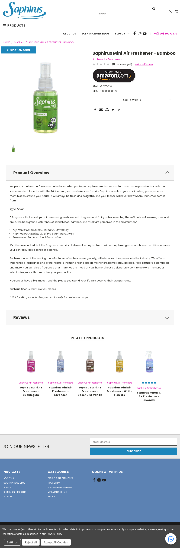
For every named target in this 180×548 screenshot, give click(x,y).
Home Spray (54, 482)
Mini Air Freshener (58, 491)
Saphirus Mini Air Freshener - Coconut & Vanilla (90, 391)
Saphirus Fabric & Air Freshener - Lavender (149, 396)
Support (121, 33)
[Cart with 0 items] (176, 11)
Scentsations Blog (95, 33)
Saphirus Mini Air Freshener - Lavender (60, 391)
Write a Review (144, 64)
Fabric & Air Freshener (60, 478)
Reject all (31, 542)
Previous (174, 537)
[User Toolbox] (170, 11)
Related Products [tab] (87, 338)
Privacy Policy (54, 534)
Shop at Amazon (18, 50)
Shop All (52, 496)
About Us (69, 33)
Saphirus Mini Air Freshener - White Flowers (119, 391)
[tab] (90, 172)
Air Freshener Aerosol (60, 487)
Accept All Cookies (56, 542)
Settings (12, 542)
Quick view (31, 361)
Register (21, 491)
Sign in (8, 491)
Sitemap (8, 496)
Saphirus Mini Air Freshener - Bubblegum (31, 391)
